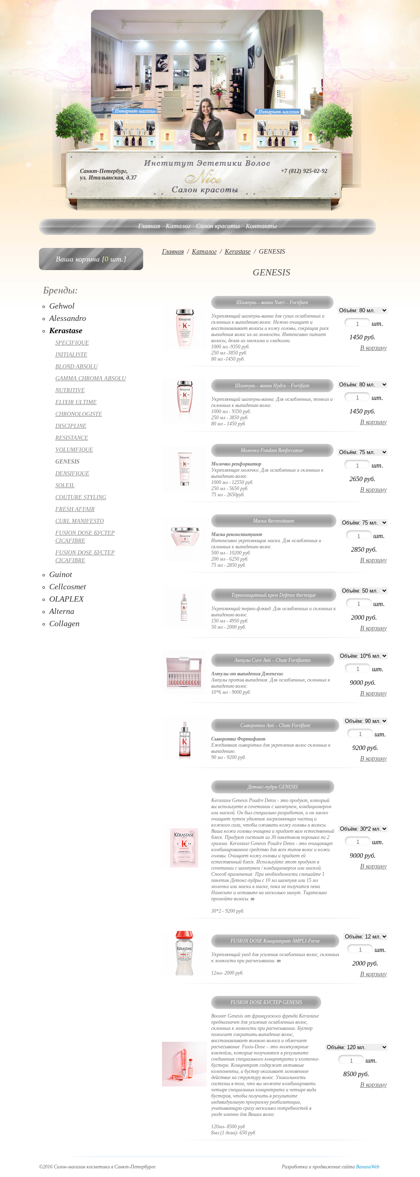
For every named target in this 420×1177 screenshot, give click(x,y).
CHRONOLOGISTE (78, 414)
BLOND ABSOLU (76, 367)
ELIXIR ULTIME (76, 402)
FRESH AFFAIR (75, 509)
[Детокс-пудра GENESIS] (184, 865)
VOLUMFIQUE (74, 450)
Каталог (178, 226)
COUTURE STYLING (80, 497)
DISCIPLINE (71, 426)
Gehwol (62, 305)
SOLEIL (65, 485)
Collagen (64, 623)
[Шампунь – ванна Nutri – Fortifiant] (184, 347)
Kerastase (65, 330)
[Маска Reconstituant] (184, 560)
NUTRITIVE (70, 390)
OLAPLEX (66, 598)
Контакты (261, 226)
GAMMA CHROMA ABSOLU (90, 378)
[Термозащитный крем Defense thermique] (184, 627)
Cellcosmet (67, 586)
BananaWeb (367, 1167)
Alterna (61, 611)
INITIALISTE (71, 355)
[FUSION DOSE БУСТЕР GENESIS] (184, 1084)
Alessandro (67, 318)
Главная (149, 226)
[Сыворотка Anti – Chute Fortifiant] (184, 757)
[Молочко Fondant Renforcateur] (184, 489)
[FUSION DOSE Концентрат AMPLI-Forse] (184, 973)
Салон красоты (218, 226)
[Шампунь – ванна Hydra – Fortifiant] (184, 421)
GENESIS (67, 462)
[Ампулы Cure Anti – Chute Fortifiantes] (184, 692)
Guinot (60, 574)
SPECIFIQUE (72, 343)
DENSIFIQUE (72, 473)
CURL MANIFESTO (79, 521)
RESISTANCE (71, 438)
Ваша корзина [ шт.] (91, 259)
